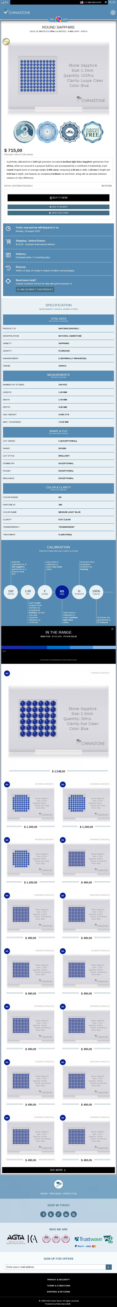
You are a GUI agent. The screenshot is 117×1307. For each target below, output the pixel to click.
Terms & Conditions (58, 1286)
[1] (113, 629)
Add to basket (59, 207)
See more (57, 1170)
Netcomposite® (63, 1304)
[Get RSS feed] (74, 1214)
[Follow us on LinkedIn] (66, 1214)
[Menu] (113, 12)
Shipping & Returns (58, 1292)
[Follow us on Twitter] (51, 1214)
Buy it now (59, 197)
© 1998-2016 (44, 1301)
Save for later (59, 213)
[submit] (109, 1267)
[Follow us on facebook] (43, 1214)
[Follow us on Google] (58, 1214)
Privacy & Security (58, 1279)
